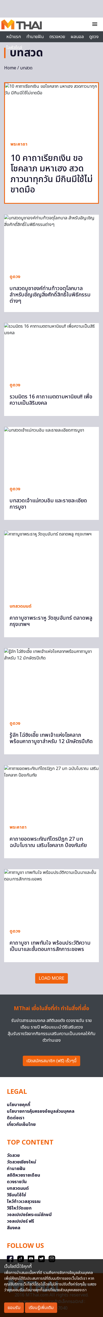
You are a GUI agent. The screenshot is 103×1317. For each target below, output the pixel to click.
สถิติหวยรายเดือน (23, 1175)
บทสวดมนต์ (21, 606)
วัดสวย (13, 1155)
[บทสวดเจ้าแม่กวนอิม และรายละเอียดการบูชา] (51, 453)
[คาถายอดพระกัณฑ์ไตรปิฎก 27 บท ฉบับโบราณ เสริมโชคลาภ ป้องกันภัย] (51, 791)
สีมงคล (13, 1228)
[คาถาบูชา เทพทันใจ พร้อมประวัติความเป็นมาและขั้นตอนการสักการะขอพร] (51, 895)
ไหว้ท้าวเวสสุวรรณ (24, 1201)
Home (10, 68)
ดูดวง (15, 276)
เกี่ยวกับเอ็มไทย (21, 1124)
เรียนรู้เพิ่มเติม (41, 1307)
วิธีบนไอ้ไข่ (16, 1195)
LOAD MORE (51, 978)
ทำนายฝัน (35, 36)
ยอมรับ (14, 1307)
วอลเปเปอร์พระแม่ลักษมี (29, 1214)
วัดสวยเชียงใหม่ (21, 1162)
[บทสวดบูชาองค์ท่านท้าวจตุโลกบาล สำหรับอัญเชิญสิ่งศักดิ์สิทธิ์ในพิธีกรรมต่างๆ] (51, 241)
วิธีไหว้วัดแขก (19, 1208)
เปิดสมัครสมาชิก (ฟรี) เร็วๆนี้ (51, 1061)
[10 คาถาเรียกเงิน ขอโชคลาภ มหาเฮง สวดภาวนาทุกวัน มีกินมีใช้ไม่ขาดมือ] (51, 109)
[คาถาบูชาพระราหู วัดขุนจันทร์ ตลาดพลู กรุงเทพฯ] (51, 564)
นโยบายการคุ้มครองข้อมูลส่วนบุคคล (40, 1111)
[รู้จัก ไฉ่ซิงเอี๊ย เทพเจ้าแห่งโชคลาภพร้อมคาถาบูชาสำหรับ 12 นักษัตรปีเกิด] (51, 681)
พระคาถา (18, 144)
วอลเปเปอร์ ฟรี (20, 1221)
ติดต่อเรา (15, 1118)
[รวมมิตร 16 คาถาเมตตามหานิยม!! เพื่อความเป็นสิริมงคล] (51, 349)
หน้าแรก (13, 36)
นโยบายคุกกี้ (18, 1104)
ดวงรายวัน (17, 1182)
